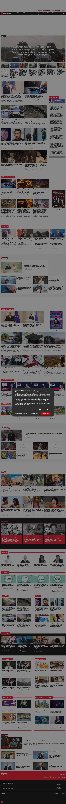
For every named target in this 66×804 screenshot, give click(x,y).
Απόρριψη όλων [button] (34, 413)
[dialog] (33, 402)
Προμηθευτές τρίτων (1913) (42, 396)
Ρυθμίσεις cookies (18, 404)
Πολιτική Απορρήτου (26, 404)
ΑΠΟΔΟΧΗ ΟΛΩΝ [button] (46, 413)
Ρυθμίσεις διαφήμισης (19, 403)
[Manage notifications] (2, 802)
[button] (21, 413)
